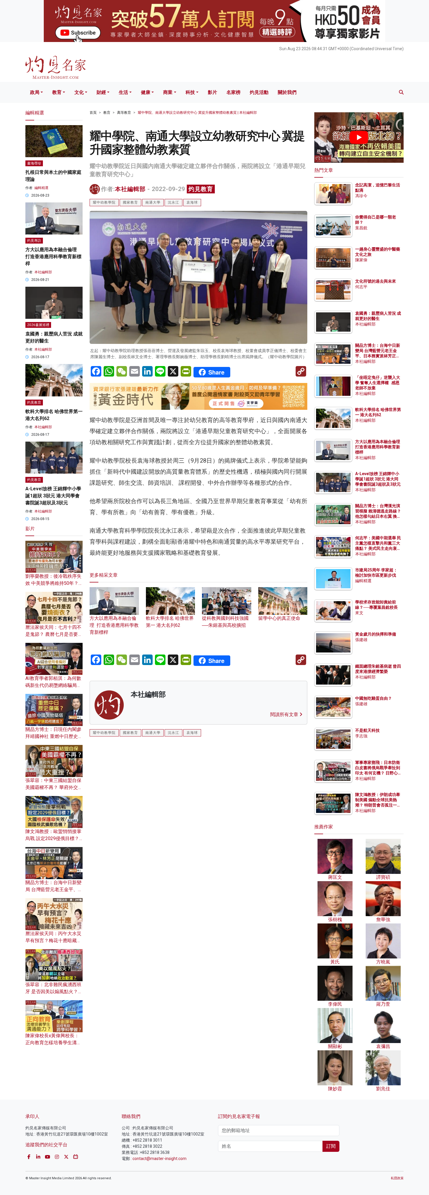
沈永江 (173, 202)
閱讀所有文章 (284, 714)
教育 (57, 92)
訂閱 (331, 1146)
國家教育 (130, 202)
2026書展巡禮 (38, 325)
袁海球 (192, 202)
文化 (79, 92)
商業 (167, 92)
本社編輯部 (130, 189)
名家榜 (233, 92)
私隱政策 (397, 1178)
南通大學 (153, 202)
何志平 (361, 286)
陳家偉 (361, 260)
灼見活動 (259, 92)
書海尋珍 (34, 163)
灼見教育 (201, 189)
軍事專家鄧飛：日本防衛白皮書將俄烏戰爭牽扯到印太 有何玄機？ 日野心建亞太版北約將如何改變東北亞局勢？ (377, 773)
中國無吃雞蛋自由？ (373, 698)
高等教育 (124, 113)
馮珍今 (361, 195)
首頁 (93, 113)
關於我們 (287, 92)
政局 (34, 92)
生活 (123, 92)
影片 (212, 92)
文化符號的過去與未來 (375, 281)
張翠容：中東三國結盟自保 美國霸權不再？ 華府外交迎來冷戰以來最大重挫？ (54, 787)
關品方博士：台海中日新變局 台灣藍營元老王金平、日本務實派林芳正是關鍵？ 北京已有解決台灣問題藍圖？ (378, 356)
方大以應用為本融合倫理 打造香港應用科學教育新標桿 (114, 625)
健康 (145, 92)
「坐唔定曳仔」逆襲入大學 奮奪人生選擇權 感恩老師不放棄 (377, 382)
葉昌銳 (361, 227)
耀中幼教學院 (104, 202)
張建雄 (361, 639)
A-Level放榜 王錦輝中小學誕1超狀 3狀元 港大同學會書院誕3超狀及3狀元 (53, 495)
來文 (359, 612)
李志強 (361, 736)
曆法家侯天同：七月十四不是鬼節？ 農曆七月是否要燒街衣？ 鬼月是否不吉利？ (54, 634)
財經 (101, 92)
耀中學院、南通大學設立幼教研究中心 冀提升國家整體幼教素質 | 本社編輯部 (197, 113)
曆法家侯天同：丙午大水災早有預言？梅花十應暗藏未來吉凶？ (53, 940)
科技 (190, 92)
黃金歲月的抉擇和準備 (375, 634)
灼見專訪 (34, 241)
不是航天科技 (367, 730)
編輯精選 (41, 188)
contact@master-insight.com (159, 1158)
